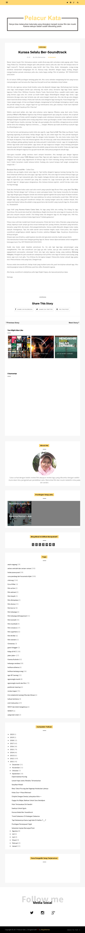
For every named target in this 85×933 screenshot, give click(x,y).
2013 (12, 755)
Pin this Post (64, 309)
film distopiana (13, 600)
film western (12, 640)
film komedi (12, 620)
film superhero (13, 632)
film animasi (12, 592)
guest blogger (13, 647)
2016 (12, 746)
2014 (12, 752)
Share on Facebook (24, 309)
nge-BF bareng (13, 675)
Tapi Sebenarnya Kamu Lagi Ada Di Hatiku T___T (29, 820)
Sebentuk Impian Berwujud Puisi (23, 828)
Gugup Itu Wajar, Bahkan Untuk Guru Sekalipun (28, 800)
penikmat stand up (14, 687)
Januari (14, 846)
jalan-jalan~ (12, 655)
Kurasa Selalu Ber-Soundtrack (22, 812)
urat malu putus (13, 703)
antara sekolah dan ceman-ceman (19, 568)
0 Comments (52, 57)
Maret (14, 840)
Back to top (73, 930)
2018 (12, 740)
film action (11, 588)
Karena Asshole (13, 659)
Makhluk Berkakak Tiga (19, 503)
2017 (12, 743)
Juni (13, 837)
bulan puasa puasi (14, 572)
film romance (12, 628)
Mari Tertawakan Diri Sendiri (22, 804)
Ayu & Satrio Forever (65, 354)
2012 (12, 758)
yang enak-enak (13, 715)
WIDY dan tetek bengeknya (17, 707)
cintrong (42, 47)
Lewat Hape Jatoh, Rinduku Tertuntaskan (26, 781)
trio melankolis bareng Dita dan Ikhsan (21, 695)
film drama (11, 604)
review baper (12, 691)
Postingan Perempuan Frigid (22, 824)
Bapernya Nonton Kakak (20, 516)
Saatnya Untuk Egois (19, 808)
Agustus (15, 831)
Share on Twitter (46, 309)
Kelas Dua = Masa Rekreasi (21, 792)
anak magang (12, 564)
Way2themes (45, 930)
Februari (15, 843)
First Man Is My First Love (40, 354)
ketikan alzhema (13, 667)
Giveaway (11, 643)
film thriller (11, 636)
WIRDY (10, 711)
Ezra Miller (11, 584)
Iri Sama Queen (15, 354)
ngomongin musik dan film (17, 683)
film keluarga (12, 612)
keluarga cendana (14, 663)
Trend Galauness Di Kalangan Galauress (26, 816)
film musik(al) (12, 624)
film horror (11, 608)
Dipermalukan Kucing (19, 777)
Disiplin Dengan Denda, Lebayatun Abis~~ (26, 796)
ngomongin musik (14, 679)
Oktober (15, 771)
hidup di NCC (12, 651)
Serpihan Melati (17, 784)
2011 (12, 761)
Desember (15, 764)
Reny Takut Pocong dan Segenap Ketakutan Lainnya (30, 788)
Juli (13, 834)
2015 (12, 749)
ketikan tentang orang (15, 671)
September (16, 774)
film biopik (11, 596)
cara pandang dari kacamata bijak (20, 576)
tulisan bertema (13, 699)
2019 (12, 737)
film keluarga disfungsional (17, 616)
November (16, 767)
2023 (12, 734)
